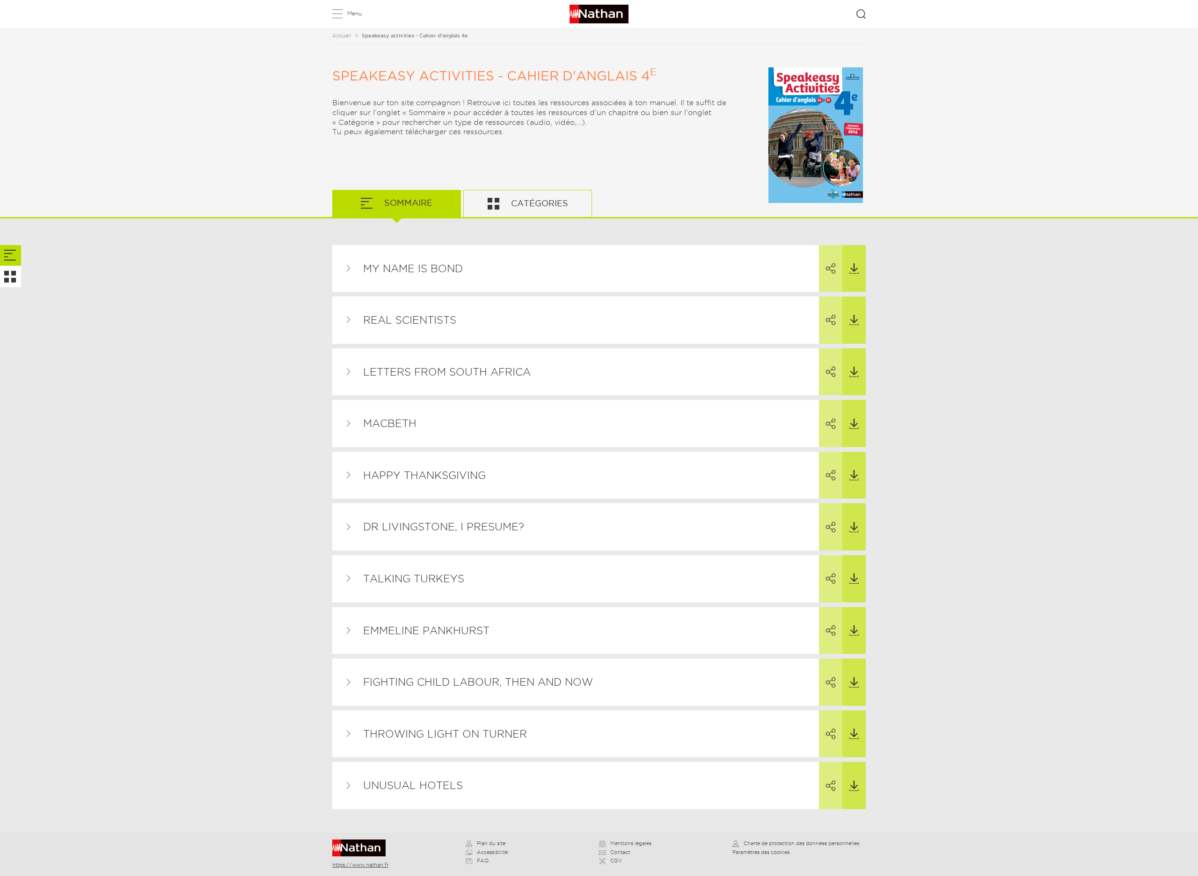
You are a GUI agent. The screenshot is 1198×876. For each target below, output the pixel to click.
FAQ (483, 860)
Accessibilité (492, 852)
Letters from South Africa (447, 371)
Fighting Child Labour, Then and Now (478, 682)
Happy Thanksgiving (424, 475)
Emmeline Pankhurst (426, 630)
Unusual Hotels (413, 785)
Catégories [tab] (538, 203)
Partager (830, 268)
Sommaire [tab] (407, 202)
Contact (620, 852)
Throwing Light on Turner (445, 733)
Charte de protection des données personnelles (801, 843)
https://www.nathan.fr (360, 865)
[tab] (10, 255)
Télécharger (854, 268)
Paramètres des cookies (760, 852)
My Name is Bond (413, 268)
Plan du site (491, 843)
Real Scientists (409, 320)
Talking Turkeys (413, 578)
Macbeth (389, 423)
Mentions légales (630, 843)
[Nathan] (362, 848)
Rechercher (861, 14)
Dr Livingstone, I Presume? (443, 526)
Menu (354, 13)
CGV (616, 860)
